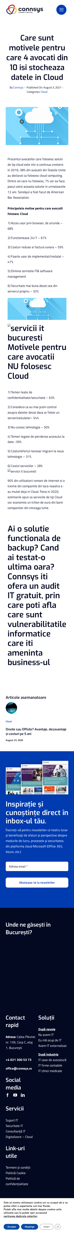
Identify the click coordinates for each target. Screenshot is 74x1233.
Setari (46, 1226)
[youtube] (15, 1095)
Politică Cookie (16, 1173)
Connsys (18, 87)
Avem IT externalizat (52, 1045)
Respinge (29, 1226)
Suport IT (12, 1120)
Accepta (11, 1226)
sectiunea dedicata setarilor (20, 1216)
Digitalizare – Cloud (19, 1136)
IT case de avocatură (52, 1059)
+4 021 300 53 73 (18, 1059)
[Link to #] (61, 10)
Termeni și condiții (18, 1167)
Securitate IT (14, 1125)
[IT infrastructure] (11, 703)
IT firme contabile (50, 1065)
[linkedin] (23, 1095)
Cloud (44, 92)
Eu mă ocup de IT (49, 1040)
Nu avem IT (46, 1034)
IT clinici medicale (50, 1070)
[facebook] (7, 1095)
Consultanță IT (15, 1131)
